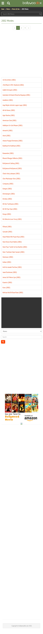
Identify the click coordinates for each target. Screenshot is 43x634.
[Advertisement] (21, 54)
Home (2, 9)
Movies (8, 9)
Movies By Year (16, 9)
